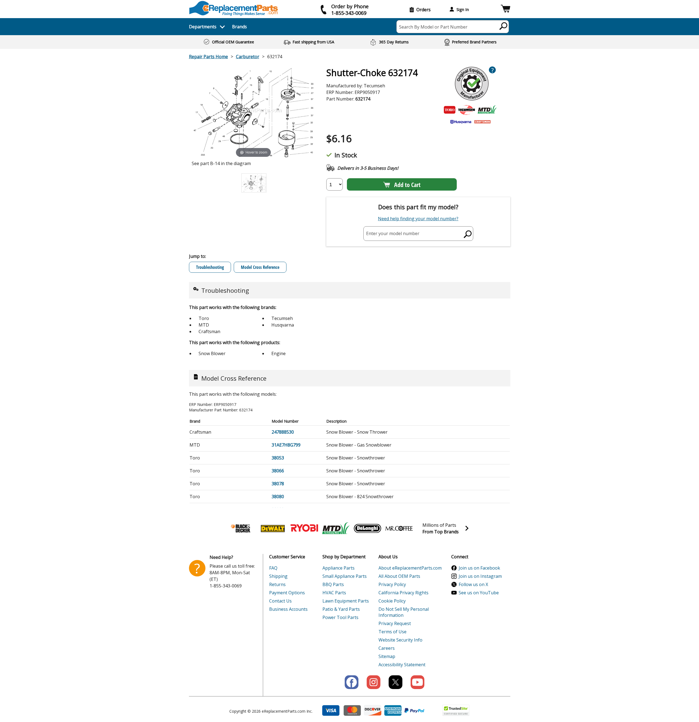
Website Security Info (400, 640)
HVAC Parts (334, 593)
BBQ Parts (333, 584)
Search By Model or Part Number (433, 27)
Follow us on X (473, 584)
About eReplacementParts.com (410, 568)
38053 (278, 458)
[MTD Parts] (336, 528)
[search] (503, 26)
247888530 (283, 432)
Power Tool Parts (340, 617)
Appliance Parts (338, 568)
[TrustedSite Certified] (456, 710)
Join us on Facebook (479, 568)
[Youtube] (417, 682)
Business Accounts (288, 609)
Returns (277, 584)
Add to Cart (407, 184)
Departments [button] (202, 27)
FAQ (273, 568)
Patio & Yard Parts (341, 609)
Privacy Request (394, 623)
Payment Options (287, 593)
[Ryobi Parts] (304, 528)
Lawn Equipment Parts (345, 601)
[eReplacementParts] (233, 8)
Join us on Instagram (480, 576)
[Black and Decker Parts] (241, 528)
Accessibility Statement (401, 665)
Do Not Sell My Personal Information (403, 612)
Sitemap (386, 656)
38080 (278, 497)
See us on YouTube (479, 593)
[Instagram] (373, 682)
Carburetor (247, 57)
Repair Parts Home (208, 57)
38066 (278, 471)
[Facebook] (351, 682)
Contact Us (280, 601)
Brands (239, 27)
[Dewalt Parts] (272, 528)
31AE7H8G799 (286, 445)
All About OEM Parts (399, 576)
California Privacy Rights (403, 593)
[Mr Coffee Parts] (399, 528)
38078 (278, 484)
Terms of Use (392, 632)
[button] (505, 9)
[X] (395, 682)
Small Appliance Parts (344, 576)
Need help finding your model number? (418, 219)
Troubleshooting (210, 267)
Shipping (278, 576)
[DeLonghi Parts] (367, 528)
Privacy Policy (392, 584)
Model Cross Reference (260, 267)
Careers (386, 648)
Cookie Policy (392, 601)
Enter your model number (392, 233)
